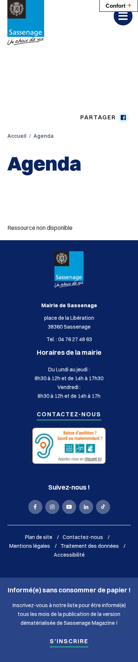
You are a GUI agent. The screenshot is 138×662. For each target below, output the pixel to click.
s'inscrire (69, 641)
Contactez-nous (69, 414)
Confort (119, 5)
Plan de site (38, 537)
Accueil (16, 136)
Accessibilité (69, 554)
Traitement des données (89, 546)
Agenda (43, 136)
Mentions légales (29, 546)
